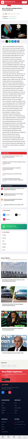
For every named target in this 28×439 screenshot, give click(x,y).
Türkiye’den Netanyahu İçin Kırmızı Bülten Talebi (12, 173)
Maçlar (16, 410)
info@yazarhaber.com (20, 424)
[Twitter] (6, 392)
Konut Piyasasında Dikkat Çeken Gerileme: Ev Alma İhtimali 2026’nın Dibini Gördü (12, 156)
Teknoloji (4, 243)
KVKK (3, 429)
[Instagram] (9, 392)
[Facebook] (3, 392)
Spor (3, 240)
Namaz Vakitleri (18, 407)
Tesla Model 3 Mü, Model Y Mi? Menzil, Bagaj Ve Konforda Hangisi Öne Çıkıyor (14, 162)
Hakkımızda (4, 422)
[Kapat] (26, 1)
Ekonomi (4, 237)
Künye (3, 424)
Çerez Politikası (5, 431)
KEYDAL (21, 427)
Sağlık (3, 412)
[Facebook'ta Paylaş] (15, 41)
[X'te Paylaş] (7, 41)
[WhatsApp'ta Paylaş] (9, 41)
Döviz (16, 403)
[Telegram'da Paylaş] (12, 41)
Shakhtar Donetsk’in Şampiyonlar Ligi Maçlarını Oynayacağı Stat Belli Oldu (11, 168)
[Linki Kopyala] (18, 41)
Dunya (3, 249)
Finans (9, 5)
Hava (16, 405)
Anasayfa (4, 5)
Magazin (4, 246)
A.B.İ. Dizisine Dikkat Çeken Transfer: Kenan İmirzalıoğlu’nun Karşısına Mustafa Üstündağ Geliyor (12, 179)
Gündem (3, 403)
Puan (16, 412)
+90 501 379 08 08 (20, 421)
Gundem (4, 235)
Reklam (3, 426)
